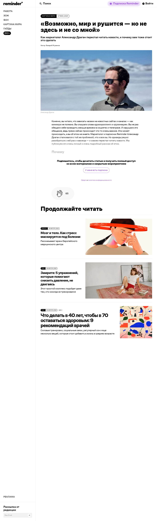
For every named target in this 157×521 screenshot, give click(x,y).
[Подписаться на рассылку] (29, 515)
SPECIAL (44, 228)
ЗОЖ (43, 268)
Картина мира (48, 16)
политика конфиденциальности (100, 180)
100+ (60, 310)
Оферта (84, 180)
